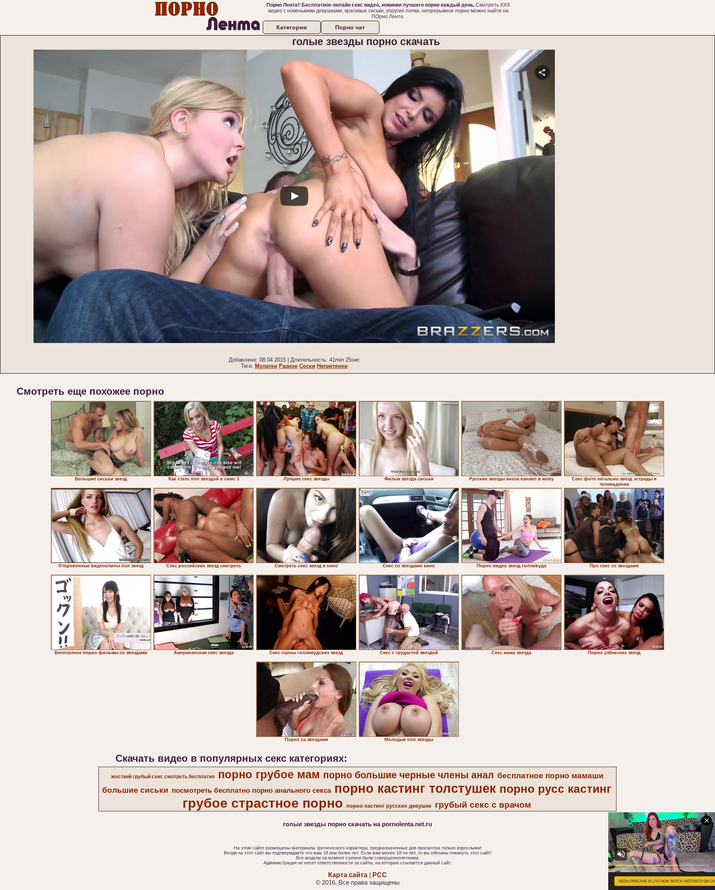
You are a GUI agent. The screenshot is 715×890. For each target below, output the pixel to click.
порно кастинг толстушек (415, 788)
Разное (288, 366)
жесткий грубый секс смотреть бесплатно (163, 777)
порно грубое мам (269, 774)
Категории (291, 27)
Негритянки (332, 366)
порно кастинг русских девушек (389, 806)
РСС (379, 874)
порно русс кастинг (555, 788)
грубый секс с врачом (483, 805)
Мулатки (266, 366)
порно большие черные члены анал (408, 775)
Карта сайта (347, 874)
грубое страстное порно (262, 803)
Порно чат (350, 27)
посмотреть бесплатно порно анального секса (251, 790)
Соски (307, 366)
